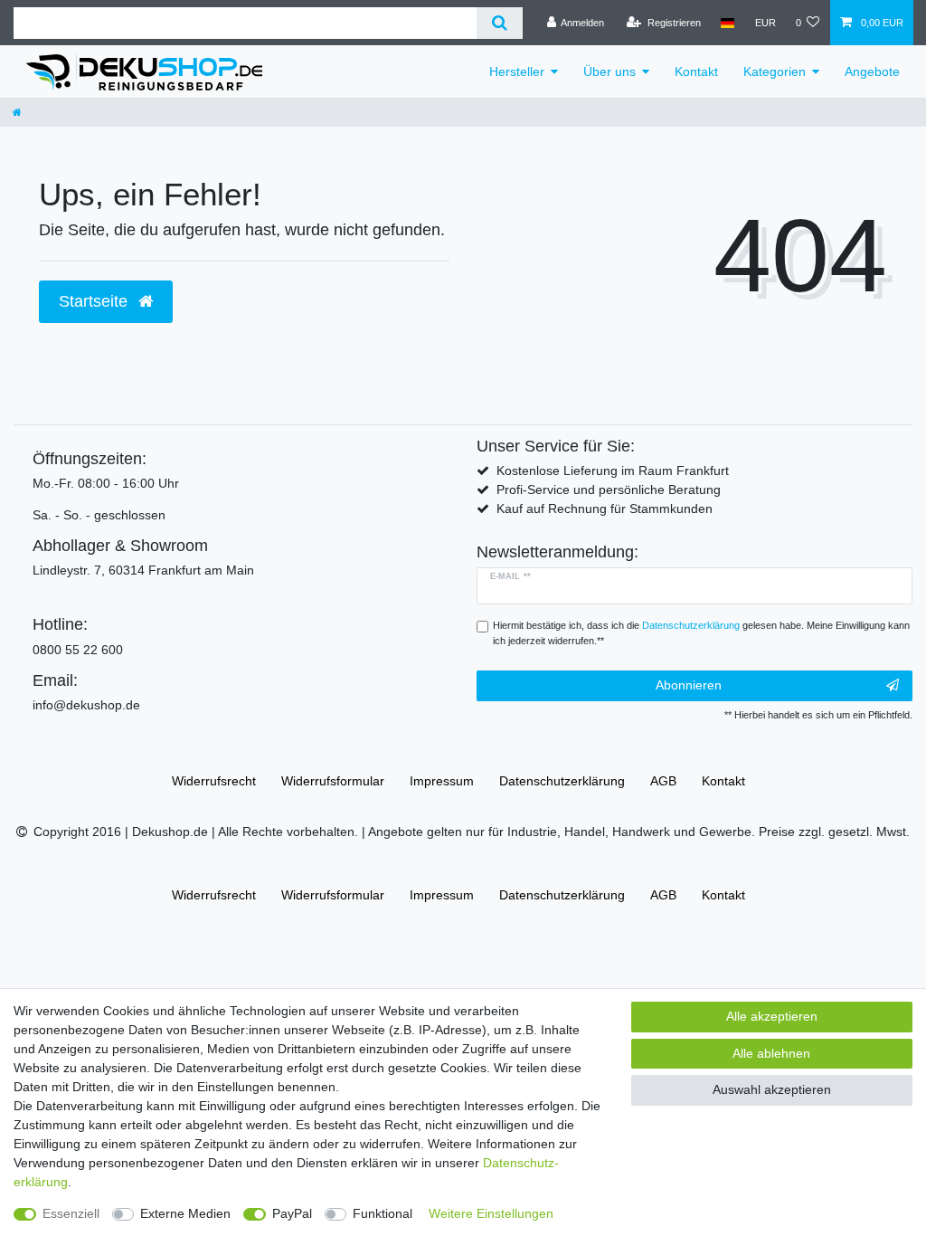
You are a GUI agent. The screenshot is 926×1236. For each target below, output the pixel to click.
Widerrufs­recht (214, 781)
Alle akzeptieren (771, 1016)
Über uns (609, 71)
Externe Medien (185, 1213)
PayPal (292, 1213)
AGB (663, 781)
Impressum (442, 781)
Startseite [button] (95, 301)
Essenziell (71, 1213)
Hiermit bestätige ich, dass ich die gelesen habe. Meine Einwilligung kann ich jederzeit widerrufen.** (701, 633)
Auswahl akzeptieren (772, 1089)
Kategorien (774, 71)
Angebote (872, 71)
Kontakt (696, 71)
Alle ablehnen (771, 1053)
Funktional (382, 1213)
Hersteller (516, 71)
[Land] (727, 22)
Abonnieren (689, 685)
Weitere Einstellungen (491, 1213)
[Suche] (500, 23)
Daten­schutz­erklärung (562, 781)
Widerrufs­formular (332, 781)
